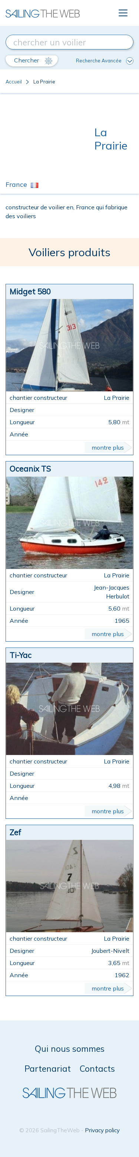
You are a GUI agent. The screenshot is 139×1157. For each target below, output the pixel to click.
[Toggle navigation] (123, 13)
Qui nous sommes (70, 1048)
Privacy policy (102, 1130)
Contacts (97, 1068)
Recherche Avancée (99, 60)
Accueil (14, 82)
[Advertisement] (50, 139)
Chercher (27, 60)
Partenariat (47, 1068)
